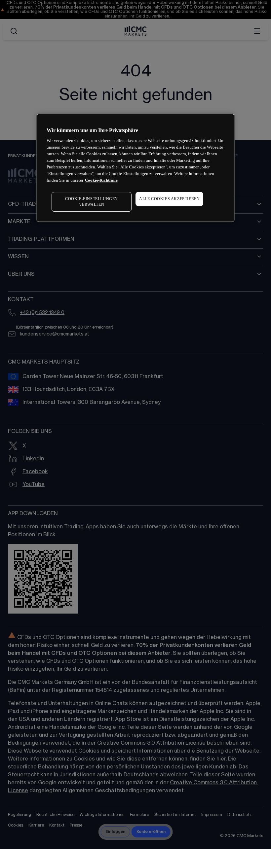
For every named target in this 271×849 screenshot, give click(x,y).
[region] (135, 167)
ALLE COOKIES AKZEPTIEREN (169, 198)
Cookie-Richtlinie (101, 180)
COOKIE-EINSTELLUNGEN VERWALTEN (91, 201)
